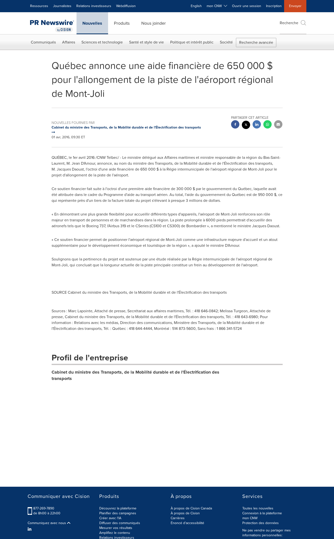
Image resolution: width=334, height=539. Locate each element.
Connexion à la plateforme (262, 513)
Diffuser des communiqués (119, 523)
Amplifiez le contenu (114, 532)
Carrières (178, 518)
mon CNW (249, 518)
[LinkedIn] (30, 529)
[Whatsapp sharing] (267, 125)
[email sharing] (278, 125)
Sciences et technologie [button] (102, 42)
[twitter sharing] (246, 125)
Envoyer (295, 6)
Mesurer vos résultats (115, 527)
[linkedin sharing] (257, 125)
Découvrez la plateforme (117, 508)
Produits (122, 23)
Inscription (274, 6)
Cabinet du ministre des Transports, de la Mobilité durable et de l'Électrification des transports (135, 375)
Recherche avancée (256, 42)
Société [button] (226, 42)
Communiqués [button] (43, 42)
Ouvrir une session (246, 6)
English (196, 6)
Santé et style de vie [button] (146, 42)
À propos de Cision (185, 513)
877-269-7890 (43, 508)
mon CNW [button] (215, 6)
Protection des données (260, 523)
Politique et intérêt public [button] (191, 42)
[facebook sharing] (235, 125)
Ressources (39, 6)
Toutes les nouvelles (257, 508)
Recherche (289, 23)
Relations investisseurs (93, 6)
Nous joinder (153, 23)
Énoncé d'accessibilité (187, 523)
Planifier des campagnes (117, 513)
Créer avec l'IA (110, 518)
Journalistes (62, 6)
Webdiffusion (126, 6)
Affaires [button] (68, 42)
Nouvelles (92, 23)
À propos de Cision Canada (191, 508)
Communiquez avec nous (47, 523)
